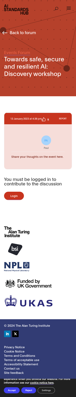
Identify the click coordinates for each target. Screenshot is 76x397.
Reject (28, 390)
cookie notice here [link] (42, 383)
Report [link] (62, 118)
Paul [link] (46, 143)
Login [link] (14, 196)
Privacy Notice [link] (14, 347)
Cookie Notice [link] (14, 351)
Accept (12, 390)
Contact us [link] (12, 368)
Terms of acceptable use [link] (21, 360)
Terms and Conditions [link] (19, 355)
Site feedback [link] (14, 372)
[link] (16, 9)
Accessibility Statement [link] (21, 364)
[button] (56, 7)
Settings (46, 390)
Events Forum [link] (17, 52)
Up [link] (43, 119)
